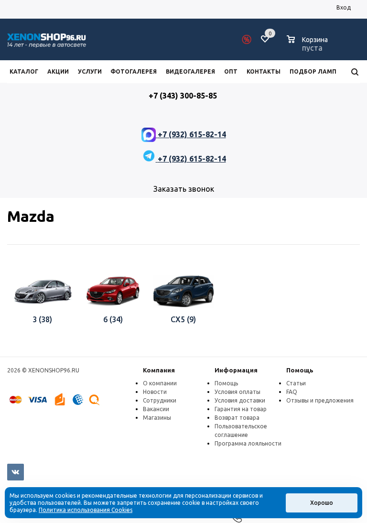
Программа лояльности (248, 443)
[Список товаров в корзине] (308, 46)
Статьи (296, 383)
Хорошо (321, 503)
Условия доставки (240, 400)
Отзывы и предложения (320, 400)
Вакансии (156, 409)
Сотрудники (159, 400)
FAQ (291, 392)
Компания (159, 370)
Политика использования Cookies (85, 510)
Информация (236, 370)
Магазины (157, 417)
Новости (155, 392)
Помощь (299, 370)
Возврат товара (237, 417)
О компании (160, 383)
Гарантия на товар (241, 409)
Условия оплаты (237, 392)
